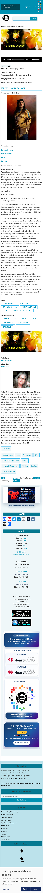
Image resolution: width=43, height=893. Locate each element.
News (18, 455)
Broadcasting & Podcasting (9, 812)
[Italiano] (39, 6)
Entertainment (6, 154)
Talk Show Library (6, 817)
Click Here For (21, 552)
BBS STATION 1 (21, 572)
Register (27, 7)
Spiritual (4, 161)
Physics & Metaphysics (10, 466)
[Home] (5, 18)
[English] (39, 1)
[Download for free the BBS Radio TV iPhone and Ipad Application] (21, 622)
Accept (36, 889)
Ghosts (24, 460)
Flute (5, 311)
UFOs (36, 455)
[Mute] (33, 59)
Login (15, 478)
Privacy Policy (5, 837)
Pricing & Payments (7, 814)
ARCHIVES (6, 448)
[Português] (41, 6)
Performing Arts (7, 150)
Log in (34, 7)
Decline (25, 889)
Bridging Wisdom (10, 307)
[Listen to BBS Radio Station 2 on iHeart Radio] (22, 672)
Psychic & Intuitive (9, 471)
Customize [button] (5, 889)
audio (25, 538)
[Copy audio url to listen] (5, 66)
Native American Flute (22, 311)
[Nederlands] (41, 1)
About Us (4, 831)
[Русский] (39, 9)
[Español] (41, 9)
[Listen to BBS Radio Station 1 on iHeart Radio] (22, 660)
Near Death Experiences (11, 460)
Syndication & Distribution (9, 823)
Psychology (23, 323)
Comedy (6, 319)
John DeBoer (8, 303)
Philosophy (8, 323)
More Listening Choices (21, 554)
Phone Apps (4, 828)
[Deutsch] (41, 4)
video (25, 546)
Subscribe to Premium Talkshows (10, 6)
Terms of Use (5, 839)
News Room (5, 826)
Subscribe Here (21, 742)
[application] (21, 59)
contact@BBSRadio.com (18, 778)
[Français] (39, 4)
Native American (29, 307)
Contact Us (4, 834)
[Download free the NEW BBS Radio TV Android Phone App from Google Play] (21, 613)
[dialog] (21, 880)
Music (3, 157)
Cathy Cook (23, 303)
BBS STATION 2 (21, 582)
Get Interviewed (6, 820)
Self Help (25, 466)
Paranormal (27, 455)
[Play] (4, 59)
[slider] (18, 59)
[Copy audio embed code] (2, 66)
